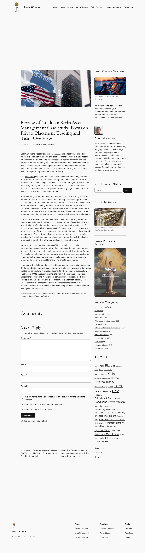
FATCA (118, 386)
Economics (98, 317)
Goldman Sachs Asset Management (61, 293)
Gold (115, 391)
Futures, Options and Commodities (107, 328)
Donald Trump (100, 387)
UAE (96, 438)
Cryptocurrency (104, 382)
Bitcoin (110, 365)
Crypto (115, 377)
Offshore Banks (48, 145)
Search (127, 190)
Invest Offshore (32, 7)
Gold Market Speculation (107, 398)
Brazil (96, 370)
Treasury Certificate (106, 434)
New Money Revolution (104, 409)
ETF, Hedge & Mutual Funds (104, 321)
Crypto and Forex (100, 314)
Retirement (98, 423)
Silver (102, 426)
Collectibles (98, 311)
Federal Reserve (102, 391)
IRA (95, 406)
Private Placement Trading (39, 296)
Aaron (38, 145)
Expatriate (98, 324)
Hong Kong (100, 401)
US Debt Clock (99, 441)
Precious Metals (100, 338)
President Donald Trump (112, 419)
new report (83, 157)
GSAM (78, 293)
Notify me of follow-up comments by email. (43, 404)
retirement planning (115, 422)
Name (24, 364)
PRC (96, 420)
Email (24, 375)
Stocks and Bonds (101, 345)
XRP (106, 441)
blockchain (119, 366)
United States (106, 438)
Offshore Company (101, 335)
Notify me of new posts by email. (38, 409)
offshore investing (116, 412)
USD (116, 438)
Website (24, 386)
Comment (26, 338)
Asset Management (28, 293)
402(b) (101, 366)
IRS (100, 405)
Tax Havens (98, 348)
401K (95, 366)
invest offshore (117, 402)
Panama (120, 416)
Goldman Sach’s (42, 293)
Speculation (102, 430)
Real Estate (98, 342)
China (112, 373)
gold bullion (98, 395)
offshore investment (105, 415)
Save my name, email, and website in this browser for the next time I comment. (54, 398)
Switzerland (116, 430)
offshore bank (100, 413)
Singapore (111, 426)
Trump (122, 434)
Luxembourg (107, 406)
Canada (108, 369)
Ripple (96, 426)
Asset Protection (100, 307)
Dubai (110, 387)
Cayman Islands (100, 374)
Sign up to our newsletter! (35, 421)
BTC (101, 370)
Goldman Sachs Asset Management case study (57, 265)
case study (30, 176)
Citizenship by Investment (102, 378)
